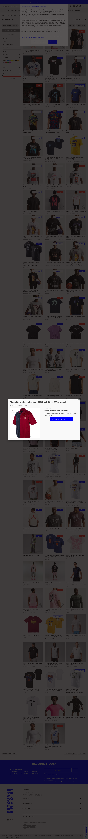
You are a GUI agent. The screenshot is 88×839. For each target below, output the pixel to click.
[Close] (79, 399)
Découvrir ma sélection (60, 419)
